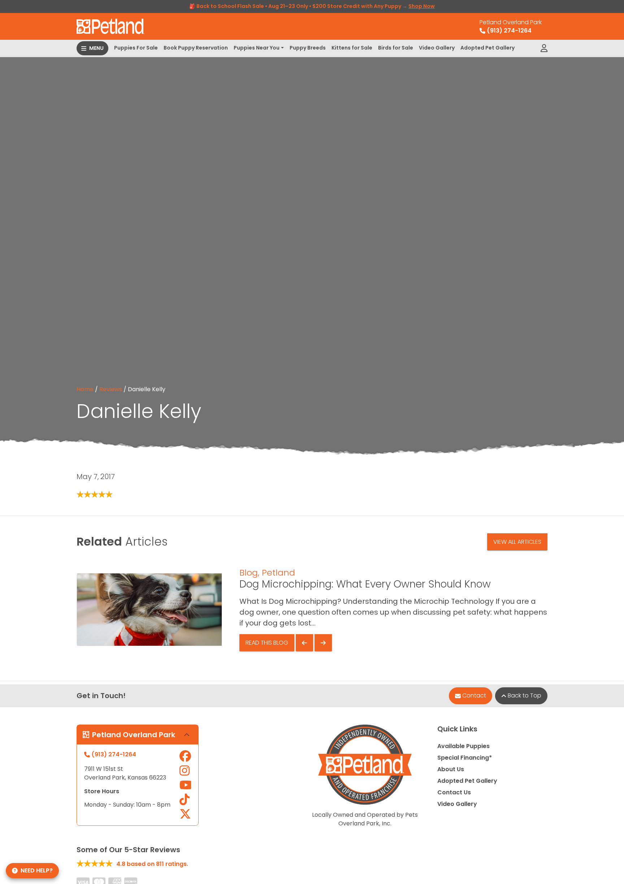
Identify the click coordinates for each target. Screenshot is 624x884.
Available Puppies (463, 746)
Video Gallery (437, 47)
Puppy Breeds (308, 47)
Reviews (110, 389)
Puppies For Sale (136, 47)
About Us (450, 769)
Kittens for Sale (352, 47)
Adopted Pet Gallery (487, 47)
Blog (248, 572)
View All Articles (517, 542)
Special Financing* (464, 757)
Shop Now (421, 6)
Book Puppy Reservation (196, 47)
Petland (278, 572)
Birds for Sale (395, 47)
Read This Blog (267, 643)
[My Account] (544, 48)
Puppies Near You (257, 47)
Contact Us (454, 792)
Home (85, 389)
